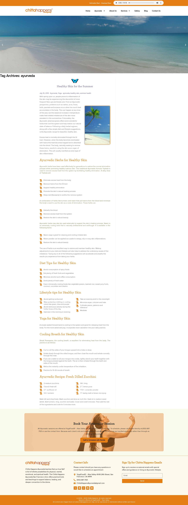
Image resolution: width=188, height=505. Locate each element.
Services (124, 11)
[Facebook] (79, 488)
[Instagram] (83, 488)
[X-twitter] (75, 488)
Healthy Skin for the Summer (75, 86)
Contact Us (156, 11)
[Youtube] (91, 488)
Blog (146, 11)
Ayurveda (98, 11)
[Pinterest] (87, 488)
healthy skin (74, 93)
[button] (2, 45)
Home (88, 11)
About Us (113, 11)
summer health (85, 93)
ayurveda (66, 93)
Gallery (137, 11)
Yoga (60, 93)
